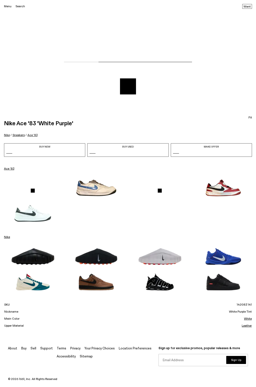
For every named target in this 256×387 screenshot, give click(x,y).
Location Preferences (135, 348)
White (248, 318)
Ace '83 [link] (9, 168)
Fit (250, 117)
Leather (247, 325)
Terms (61, 348)
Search (20, 6)
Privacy (75, 348)
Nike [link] (7, 237)
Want (247, 6)
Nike (7, 135)
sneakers (18, 135)
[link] (33, 191)
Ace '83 (33, 135)
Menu (8, 6)
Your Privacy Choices (99, 348)
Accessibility (66, 356)
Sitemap (86, 356)
